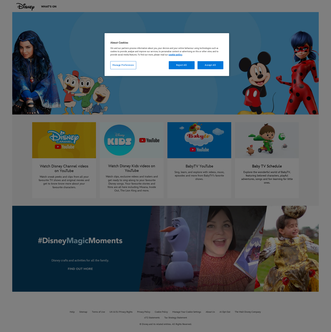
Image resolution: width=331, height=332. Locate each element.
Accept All (210, 65)
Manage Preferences (123, 65)
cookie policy (175, 55)
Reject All (181, 65)
